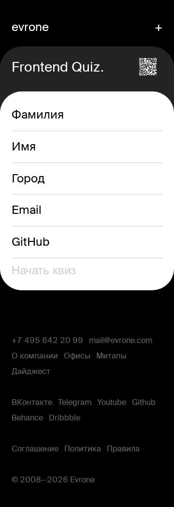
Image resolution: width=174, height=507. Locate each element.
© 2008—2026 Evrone (53, 480)
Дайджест (31, 371)
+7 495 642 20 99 (47, 340)
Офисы (77, 356)
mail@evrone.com (120, 340)
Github (144, 402)
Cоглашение (35, 449)
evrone (30, 26)
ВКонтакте (32, 402)
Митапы (111, 356)
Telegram (74, 402)
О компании (35, 356)
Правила (123, 449)
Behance (27, 418)
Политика (82, 449)
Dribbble (64, 418)
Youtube (111, 402)
